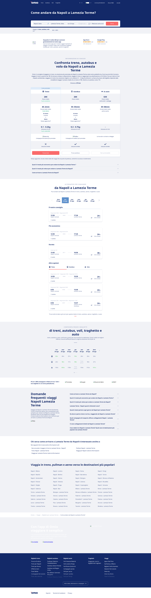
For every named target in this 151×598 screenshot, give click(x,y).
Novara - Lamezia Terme (60, 506)
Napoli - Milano (35, 471)
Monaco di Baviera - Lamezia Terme (86, 492)
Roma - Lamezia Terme (104, 489)
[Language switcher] (88, 3)
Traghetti (57, 3)
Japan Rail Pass (109, 561)
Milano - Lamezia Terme (83, 489)
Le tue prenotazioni (100, 2)
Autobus (47, 3)
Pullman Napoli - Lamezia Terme (85, 448)
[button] (72, 23)
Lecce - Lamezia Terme (37, 503)
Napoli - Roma (80, 471)
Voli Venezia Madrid (70, 561)
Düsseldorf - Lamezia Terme (84, 499)
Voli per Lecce (68, 571)
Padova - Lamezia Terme (105, 499)
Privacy (70, 593)
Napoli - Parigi (102, 471)
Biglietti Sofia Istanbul (111, 566)
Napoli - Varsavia (103, 485)
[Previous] (51, 350)
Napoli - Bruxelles (103, 482)
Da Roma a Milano (110, 564)
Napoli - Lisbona (80, 482)
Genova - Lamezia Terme (105, 496)
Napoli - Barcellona (81, 474)
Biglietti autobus (52, 558)
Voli (53, 3)
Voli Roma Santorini (70, 566)
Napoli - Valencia (36, 489)
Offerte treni (35, 569)
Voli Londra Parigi (69, 564)
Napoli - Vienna (57, 478)
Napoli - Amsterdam (37, 478)
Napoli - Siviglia (35, 485)
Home (32, 515)
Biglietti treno (35, 558)
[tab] (58, 267)
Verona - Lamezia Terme (60, 496)
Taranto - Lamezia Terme (83, 506)
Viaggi (38, 515)
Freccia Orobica (36, 561)
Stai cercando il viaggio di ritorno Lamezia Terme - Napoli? (48, 448)
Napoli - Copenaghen (82, 485)
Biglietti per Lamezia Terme (50, 515)
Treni (42, 3)
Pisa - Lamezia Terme (59, 503)
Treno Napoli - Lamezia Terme (40, 451)
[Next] (99, 200)
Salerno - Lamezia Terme (38, 499)
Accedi (118, 3)
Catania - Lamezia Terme (60, 499)
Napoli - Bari (56, 489)
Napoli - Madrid (35, 474)
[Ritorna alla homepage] (36, 3)
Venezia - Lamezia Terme (38, 496)
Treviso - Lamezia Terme (38, 506)
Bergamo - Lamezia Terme (83, 503)
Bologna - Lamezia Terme (60, 492)
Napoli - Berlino (57, 474)
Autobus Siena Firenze (54, 566)
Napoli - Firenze (35, 482)
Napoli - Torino (102, 474)
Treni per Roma (36, 566)
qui (75, 316)
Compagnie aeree (69, 569)
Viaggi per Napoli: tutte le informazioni (87, 451)
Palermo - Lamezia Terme (83, 496)
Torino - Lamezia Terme (38, 492)
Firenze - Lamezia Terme (105, 492)
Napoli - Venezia (58, 482)
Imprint (48, 593)
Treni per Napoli (36, 564)
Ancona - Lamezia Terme (105, 503)
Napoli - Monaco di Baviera (106, 478)
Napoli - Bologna (80, 478)
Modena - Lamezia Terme (105, 506)
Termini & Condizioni (59, 593)
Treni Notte (34, 571)
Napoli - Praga (57, 485)
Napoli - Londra (57, 471)
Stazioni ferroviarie (110, 569)
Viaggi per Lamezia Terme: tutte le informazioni (45, 453)
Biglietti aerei (68, 558)
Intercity (107, 571)
